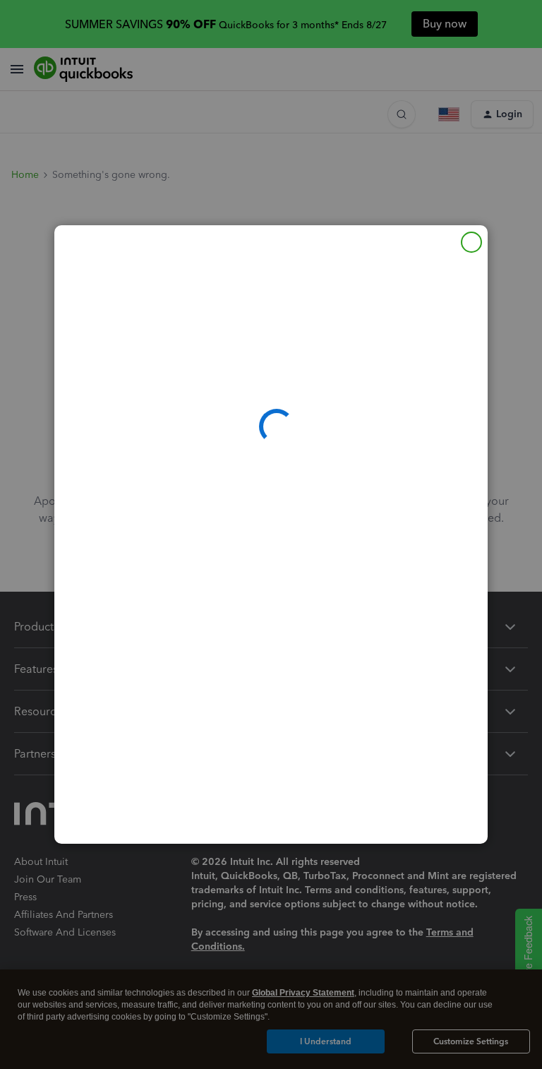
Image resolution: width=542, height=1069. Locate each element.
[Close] (471, 242)
